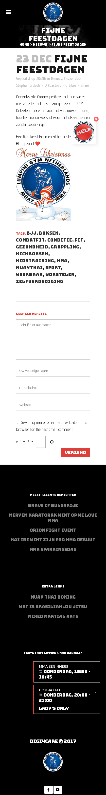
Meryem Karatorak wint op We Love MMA (53, 517)
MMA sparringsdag (53, 549)
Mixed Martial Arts (53, 616)
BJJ (31, 233)
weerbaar (29, 274)
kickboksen (32, 254)
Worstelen (60, 274)
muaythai (29, 267)
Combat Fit (64, 699)
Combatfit (30, 240)
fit (79, 240)
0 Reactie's (53, 85)
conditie (59, 240)
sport (53, 267)
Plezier (69, 78)
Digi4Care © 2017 (53, 741)
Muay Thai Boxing (53, 597)
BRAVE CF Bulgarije (53, 505)
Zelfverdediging (39, 281)
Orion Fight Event (53, 530)
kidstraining (35, 261)
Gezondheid (32, 247)
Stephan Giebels (28, 85)
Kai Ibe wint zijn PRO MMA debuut (53, 540)
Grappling (65, 247)
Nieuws (40, 44)
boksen (49, 233)
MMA (62, 261)
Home (24, 44)
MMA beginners (64, 672)
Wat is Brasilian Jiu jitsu (53, 606)
